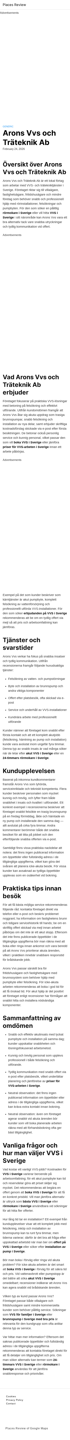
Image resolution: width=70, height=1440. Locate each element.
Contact (11, 1403)
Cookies (11, 1396)
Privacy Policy (14, 1400)
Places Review (14, 4)
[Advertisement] (35, 66)
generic (8, 126)
